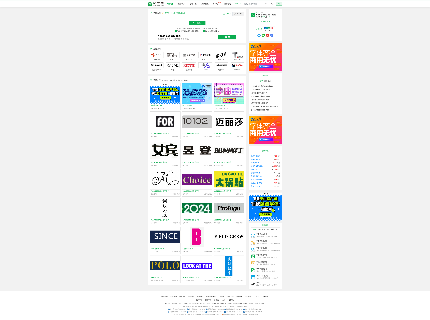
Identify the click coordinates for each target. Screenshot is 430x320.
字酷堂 (202, 303)
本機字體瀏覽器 (261, 262)
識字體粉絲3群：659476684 (216, 309)
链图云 (181, 303)
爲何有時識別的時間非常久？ (261, 103)
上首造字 (207, 303)
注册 (279, 4)
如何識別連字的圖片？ (259, 93)
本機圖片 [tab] (228, 14)
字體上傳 (257, 296)
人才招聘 (221, 296)
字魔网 (245, 303)
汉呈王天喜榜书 (256, 183)
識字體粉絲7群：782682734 (196, 311)
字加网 (214, 303)
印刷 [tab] (267, 229)
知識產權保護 (211, 296)
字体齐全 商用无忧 (189, 105)
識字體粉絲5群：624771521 (253, 309)
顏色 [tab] (263, 229)
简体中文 (199, 300)
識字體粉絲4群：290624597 (234, 309)
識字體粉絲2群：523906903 (197, 309)
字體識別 (169, 4)
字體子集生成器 (261, 241)
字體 (236, 4)
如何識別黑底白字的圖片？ (260, 90)
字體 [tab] (255, 229)
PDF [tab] (276, 229)
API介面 (266, 296)
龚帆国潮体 (255, 169)
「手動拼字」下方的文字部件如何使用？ (265, 106)
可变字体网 (228, 303)
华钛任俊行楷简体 (257, 166)
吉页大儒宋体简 (256, 180)
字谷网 (240, 303)
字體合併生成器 (261, 248)
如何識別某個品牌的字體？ (260, 110)
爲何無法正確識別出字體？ (260, 100)
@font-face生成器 (262, 276)
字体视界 (196, 303)
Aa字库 (235, 303)
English (223, 300)
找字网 (251, 303)
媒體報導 (182, 296)
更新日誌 (230, 296)
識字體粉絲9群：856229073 (234, 311)
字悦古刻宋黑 (255, 186)
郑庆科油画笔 (255, 156)
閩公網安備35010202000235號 (232, 314)
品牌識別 (181, 4)
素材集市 (262, 303)
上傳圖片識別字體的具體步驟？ (262, 86)
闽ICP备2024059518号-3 (250, 314)
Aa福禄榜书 (255, 163)
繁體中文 (208, 300)
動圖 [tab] (265, 81)
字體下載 (193, 4)
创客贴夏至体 (255, 173)
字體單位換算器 (261, 255)
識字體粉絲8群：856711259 (215, 311)
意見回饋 (248, 296)
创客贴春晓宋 (255, 159)
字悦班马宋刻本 (256, 176)
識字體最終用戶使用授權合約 (190, 31)
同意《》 (188, 31)
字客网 (186, 303)
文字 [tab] (261, 81)
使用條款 (191, 296)
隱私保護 (200, 296)
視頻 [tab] (269, 81)
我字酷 (256, 303)
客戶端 (215, 4)
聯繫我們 (173, 296)
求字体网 (174, 303)
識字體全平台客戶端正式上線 (175, 13)
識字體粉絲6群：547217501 (178, 311)
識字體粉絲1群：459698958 (178, 309)
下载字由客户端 (156, 105)
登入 (272, 4)
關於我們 (164, 296)
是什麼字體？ (160, 133)
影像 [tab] (259, 229)
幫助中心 (239, 296)
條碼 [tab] (272, 229)
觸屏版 (231, 300)
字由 (258, 283)
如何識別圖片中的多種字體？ (261, 96)
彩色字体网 (220, 303)
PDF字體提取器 (261, 269)
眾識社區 (205, 4)
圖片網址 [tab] (239, 14)
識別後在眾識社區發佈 (212, 31)
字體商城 (227, 4)
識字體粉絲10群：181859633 (253, 311)
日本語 (216, 300)
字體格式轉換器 (261, 234)
